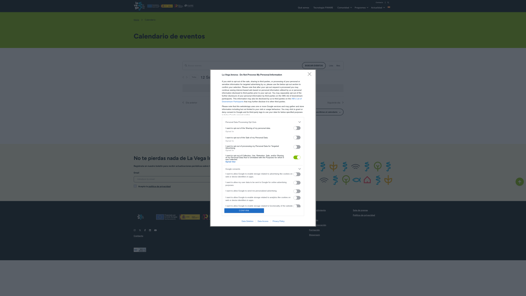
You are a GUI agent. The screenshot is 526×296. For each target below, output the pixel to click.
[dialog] (263, 148)
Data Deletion (247, 221)
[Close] (310, 75)
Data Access (263, 221)
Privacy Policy (279, 221)
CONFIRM (244, 211)
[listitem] (263, 122)
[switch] (297, 128)
